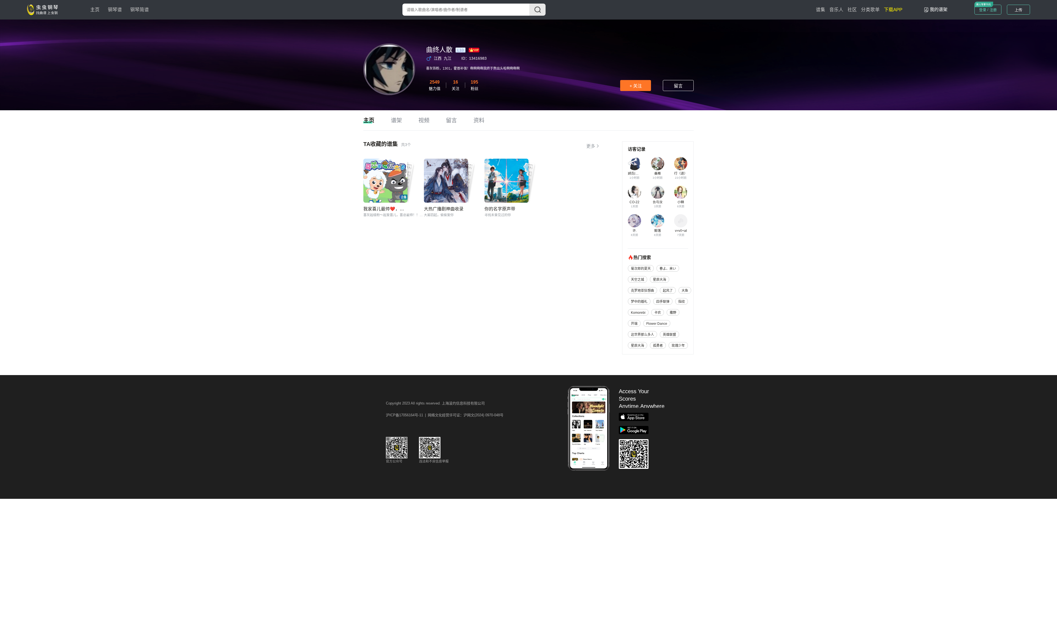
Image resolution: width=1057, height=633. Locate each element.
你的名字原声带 (499, 209)
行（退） (680, 173)
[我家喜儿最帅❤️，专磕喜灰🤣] (385, 181)
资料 (478, 120)
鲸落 (657, 231)
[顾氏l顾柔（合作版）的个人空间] (634, 164)
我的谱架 (938, 9)
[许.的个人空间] (634, 221)
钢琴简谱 (139, 9)
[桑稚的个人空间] (657, 164)
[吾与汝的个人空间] (657, 192)
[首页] (44, 9)
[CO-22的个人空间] (634, 192)
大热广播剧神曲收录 (444, 209)
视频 (423, 120)
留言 (678, 86)
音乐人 (836, 9)
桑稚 (657, 173)
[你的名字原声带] (506, 181)
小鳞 (680, 202)
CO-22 (634, 202)
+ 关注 (636, 86)
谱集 (820, 9)
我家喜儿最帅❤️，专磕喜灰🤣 (393, 209)
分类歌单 (870, 9)
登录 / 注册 (988, 10)
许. (635, 231)
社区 (852, 9)
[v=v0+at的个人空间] (680, 221)
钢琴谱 (115, 9)
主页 (95, 9)
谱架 (396, 120)
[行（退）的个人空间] (680, 164)
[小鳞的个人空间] (680, 192)
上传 (1018, 10)
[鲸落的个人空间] (657, 221)
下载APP (893, 9)
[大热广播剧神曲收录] (446, 181)
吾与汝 (658, 202)
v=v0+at (681, 231)
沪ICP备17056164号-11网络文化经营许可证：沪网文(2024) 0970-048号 (444, 415)
